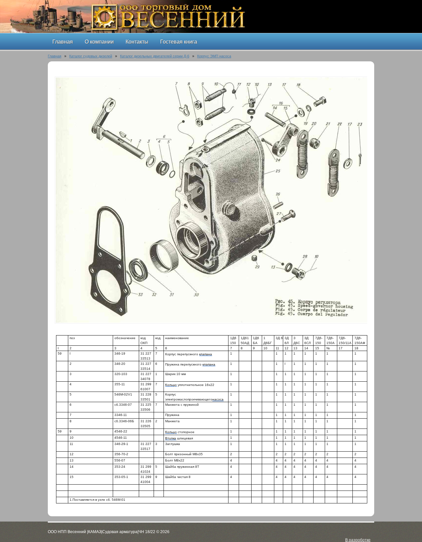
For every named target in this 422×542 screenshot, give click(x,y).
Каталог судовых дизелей (90, 56)
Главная (54, 56)
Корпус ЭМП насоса (214, 56)
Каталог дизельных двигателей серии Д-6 (154, 56)
